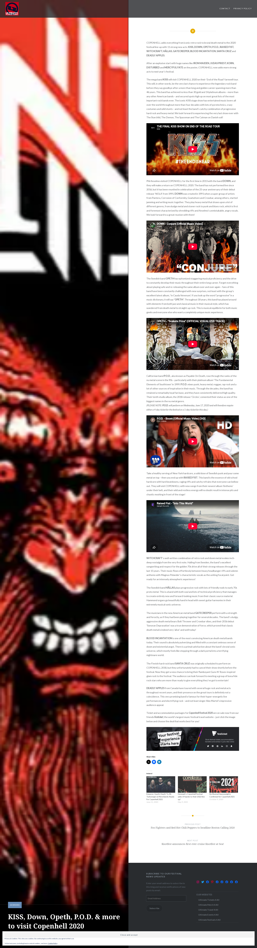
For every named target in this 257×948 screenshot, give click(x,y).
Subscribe (154, 908)
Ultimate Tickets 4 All (208, 900)
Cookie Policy (52, 943)
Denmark (15, 905)
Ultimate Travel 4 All (208, 909)
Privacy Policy (242, 8)
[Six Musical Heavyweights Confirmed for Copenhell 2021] (223, 784)
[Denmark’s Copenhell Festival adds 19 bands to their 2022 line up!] (192, 784)
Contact (225, 8)
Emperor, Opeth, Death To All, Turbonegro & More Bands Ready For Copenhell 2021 (160, 796)
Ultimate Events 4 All (208, 914)
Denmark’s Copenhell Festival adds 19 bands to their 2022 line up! (191, 796)
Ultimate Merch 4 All (208, 904)
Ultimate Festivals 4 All (209, 919)
